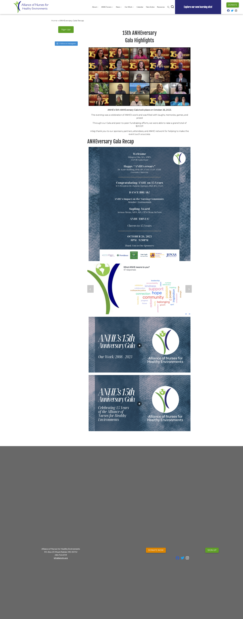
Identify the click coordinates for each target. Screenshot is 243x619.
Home (54, 20)
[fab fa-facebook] (228, 11)
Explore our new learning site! (198, 6)
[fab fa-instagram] (236, 11)
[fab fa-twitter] (232, 11)
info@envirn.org (61, 558)
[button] (168, 7)
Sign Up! (65, 29)
